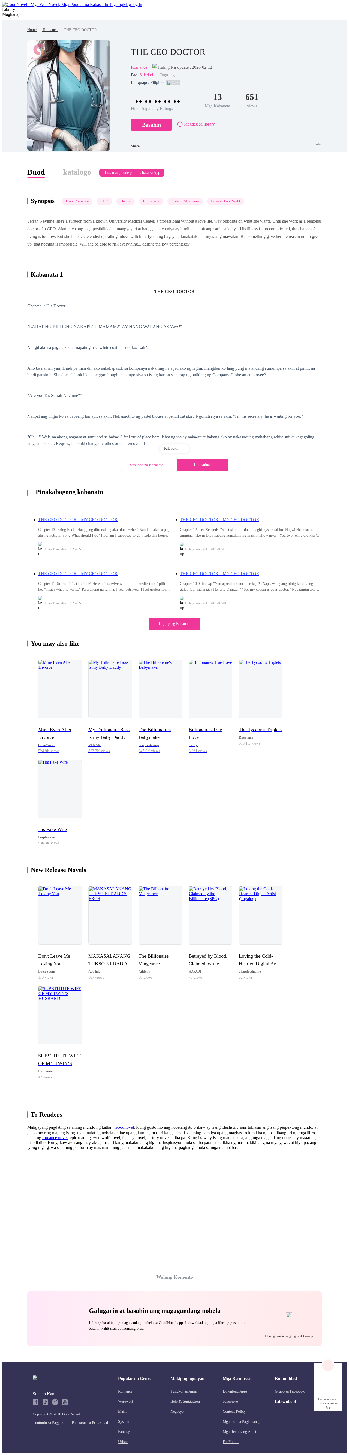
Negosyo (177, 1411)
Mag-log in (132, 4)
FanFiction (231, 1442)
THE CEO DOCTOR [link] (80, 30)
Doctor (125, 201)
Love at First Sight (225, 201)
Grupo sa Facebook (290, 1391)
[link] (32, 30)
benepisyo (230, 1401)
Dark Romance (77, 201)
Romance (50, 30)
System (123, 1422)
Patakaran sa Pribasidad (90, 1423)
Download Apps (235, 1391)
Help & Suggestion (185, 1401)
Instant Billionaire (185, 201)
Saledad (146, 75)
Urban (123, 1442)
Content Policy (234, 1411)
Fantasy (124, 1432)
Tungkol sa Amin (183, 1391)
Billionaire (151, 201)
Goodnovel (124, 1127)
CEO (104, 201)
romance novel (55, 1137)
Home (32, 30)
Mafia (122, 1411)
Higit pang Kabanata (174, 624)
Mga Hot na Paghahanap (241, 1422)
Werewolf (125, 1401)
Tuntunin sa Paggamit (50, 1423)
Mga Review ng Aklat (239, 1432)
